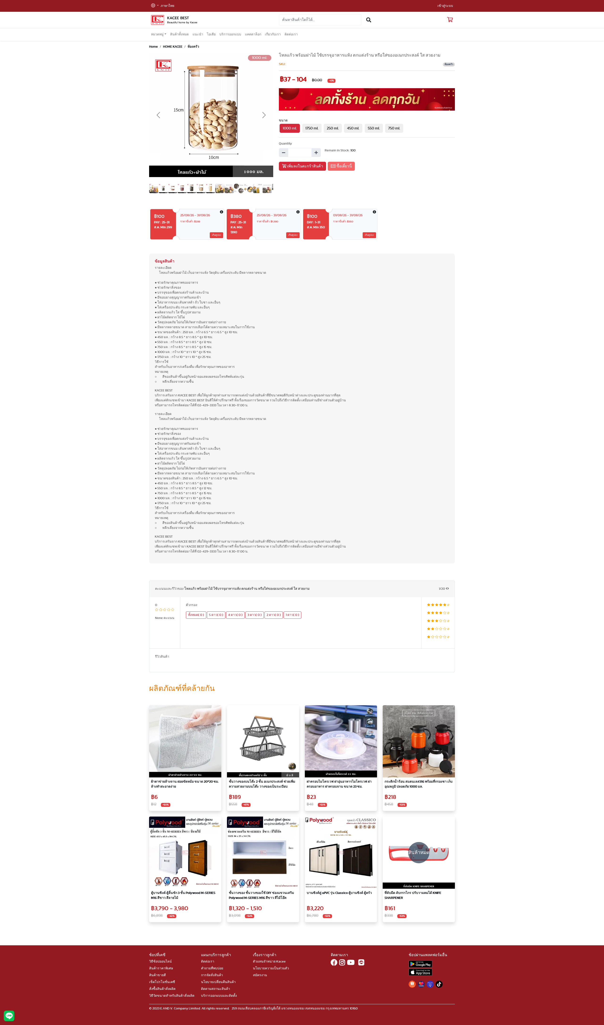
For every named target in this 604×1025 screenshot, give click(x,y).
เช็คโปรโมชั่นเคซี (162, 982)
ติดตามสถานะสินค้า (215, 989)
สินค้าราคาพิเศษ (161, 968)
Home (153, 46)
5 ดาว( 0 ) (216, 615)
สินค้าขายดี (157, 975)
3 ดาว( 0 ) (254, 615)
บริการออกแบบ (230, 34)
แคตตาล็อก (253, 34)
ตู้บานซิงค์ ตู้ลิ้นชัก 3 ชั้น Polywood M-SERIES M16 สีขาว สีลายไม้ (183, 895)
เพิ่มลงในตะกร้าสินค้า (304, 166)
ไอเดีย (211, 34)
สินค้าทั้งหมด (179, 34)
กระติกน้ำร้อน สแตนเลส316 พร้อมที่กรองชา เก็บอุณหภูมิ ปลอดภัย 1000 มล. (419, 784)
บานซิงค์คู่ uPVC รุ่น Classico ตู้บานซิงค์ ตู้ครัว (339, 893)
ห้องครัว (193, 46)
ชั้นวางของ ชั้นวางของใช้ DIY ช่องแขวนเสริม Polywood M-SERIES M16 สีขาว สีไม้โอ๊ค (261, 895)
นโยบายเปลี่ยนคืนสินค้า (218, 982)
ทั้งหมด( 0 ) (196, 615)
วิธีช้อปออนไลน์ (160, 961)
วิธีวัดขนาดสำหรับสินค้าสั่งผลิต (171, 995)
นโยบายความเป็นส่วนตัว (271, 968)
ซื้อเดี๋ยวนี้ (344, 166)
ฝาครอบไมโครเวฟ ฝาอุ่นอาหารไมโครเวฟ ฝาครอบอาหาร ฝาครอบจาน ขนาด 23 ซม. (339, 784)
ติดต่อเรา (291, 34)
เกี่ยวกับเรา (273, 34)
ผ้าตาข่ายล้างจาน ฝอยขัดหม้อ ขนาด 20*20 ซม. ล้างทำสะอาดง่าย (185, 784)
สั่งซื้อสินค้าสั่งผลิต (162, 989)
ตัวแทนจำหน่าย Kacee (269, 961)
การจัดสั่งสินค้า (212, 975)
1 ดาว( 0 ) (292, 615)
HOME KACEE (172, 46)
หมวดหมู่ (157, 34)
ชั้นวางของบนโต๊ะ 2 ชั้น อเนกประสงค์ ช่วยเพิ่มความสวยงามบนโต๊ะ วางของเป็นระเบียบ (262, 784)
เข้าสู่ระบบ (445, 6)
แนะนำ (198, 34)
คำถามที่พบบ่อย (212, 968)
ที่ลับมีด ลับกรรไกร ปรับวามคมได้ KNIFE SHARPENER (413, 895)
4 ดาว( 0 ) (235, 615)
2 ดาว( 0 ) (274, 615)
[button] (155, 6)
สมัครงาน (260, 975)
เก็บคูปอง (216, 235)
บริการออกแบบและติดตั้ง (219, 995)
